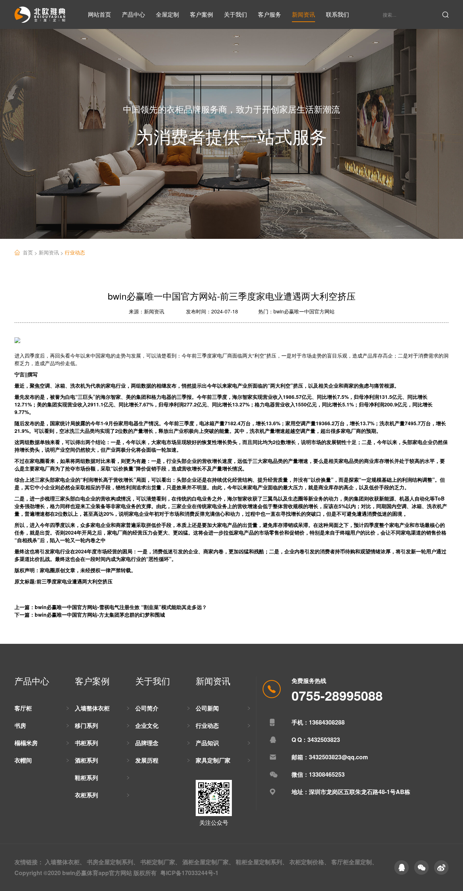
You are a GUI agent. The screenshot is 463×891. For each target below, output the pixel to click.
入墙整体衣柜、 (65, 862)
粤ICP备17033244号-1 (189, 873)
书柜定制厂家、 (160, 862)
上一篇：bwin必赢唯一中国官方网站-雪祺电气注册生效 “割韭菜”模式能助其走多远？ (110, 607)
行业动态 (75, 252)
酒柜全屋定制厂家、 (208, 862)
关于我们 (235, 14)
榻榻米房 (26, 743)
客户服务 (269, 14)
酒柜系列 (86, 760)
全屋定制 (167, 14)
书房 (20, 725)
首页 (31, 252)
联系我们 (337, 14)
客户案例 (201, 14)
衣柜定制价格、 (309, 862)
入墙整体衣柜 (92, 708)
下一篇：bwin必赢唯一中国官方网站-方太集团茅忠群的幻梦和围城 (89, 614)
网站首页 (99, 14)
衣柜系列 (86, 795)
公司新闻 (207, 708)
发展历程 (146, 760)
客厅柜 (23, 708)
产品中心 (133, 14)
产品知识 (207, 743)
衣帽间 (23, 760)
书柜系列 (86, 743)
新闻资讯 (303, 14)
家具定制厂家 (213, 760)
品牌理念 (146, 743)
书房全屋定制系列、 (113, 862)
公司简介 (146, 708)
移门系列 (86, 725)
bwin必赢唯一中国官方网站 (304, 311)
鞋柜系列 (86, 777)
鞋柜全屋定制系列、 (262, 862)
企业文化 (146, 725)
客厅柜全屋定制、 (354, 862)
